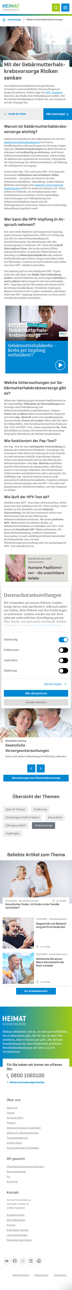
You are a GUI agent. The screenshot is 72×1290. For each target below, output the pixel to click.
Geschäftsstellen (16, 1220)
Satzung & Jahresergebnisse (22, 1133)
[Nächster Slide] (41, 768)
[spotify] (38, 1261)
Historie (11, 1123)
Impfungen (12, 833)
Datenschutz (41, 1275)
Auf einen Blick (15, 1118)
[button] (56, 8)
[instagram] (22, 1261)
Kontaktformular (15, 1215)
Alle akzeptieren (36, 693)
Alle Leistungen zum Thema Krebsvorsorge (36, 778)
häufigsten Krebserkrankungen (22, 142)
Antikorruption (14, 1143)
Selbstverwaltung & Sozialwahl (24, 1128)
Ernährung (40, 809)
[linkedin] (30, 1261)
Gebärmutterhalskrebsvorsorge (43, 19)
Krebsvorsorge (12, 19)
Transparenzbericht (17, 1138)
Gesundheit (55, 817)
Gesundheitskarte (16, 1171)
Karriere (11, 1225)
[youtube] (6, 1261)
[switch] (63, 650)
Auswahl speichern (36, 702)
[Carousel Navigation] (36, 768)
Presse (10, 1113)
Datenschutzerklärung (47, 625)
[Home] (4, 19)
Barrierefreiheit (21, 1275)
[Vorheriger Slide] (31, 768)
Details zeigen (53, 684)
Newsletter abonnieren (19, 1240)
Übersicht (12, 1108)
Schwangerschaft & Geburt (22, 817)
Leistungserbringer (17, 1235)
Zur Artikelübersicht (36, 991)
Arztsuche (12, 1181)
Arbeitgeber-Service (18, 1230)
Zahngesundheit (16, 825)
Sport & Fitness (15, 809)
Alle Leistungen (55, 114)
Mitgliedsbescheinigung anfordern (25, 1166)
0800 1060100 (27, 1075)
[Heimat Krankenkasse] (11, 6)
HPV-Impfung (54, 92)
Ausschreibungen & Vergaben (23, 1148)
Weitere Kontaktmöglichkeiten (27, 1082)
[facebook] (14, 1261)
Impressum (34, 629)
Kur (8, 1176)
